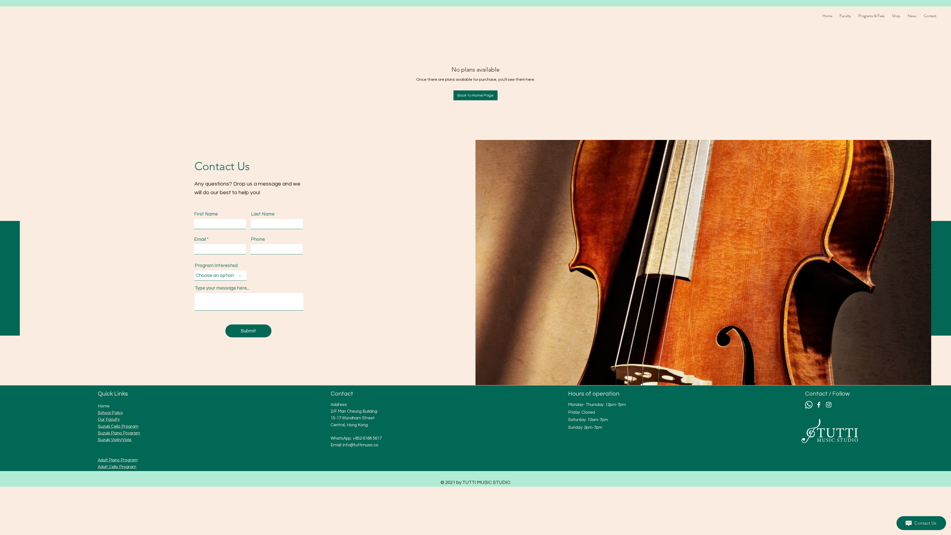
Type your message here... (222, 288)
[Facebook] (818, 404)
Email (200, 239)
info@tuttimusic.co (360, 445)
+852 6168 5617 (367, 438)
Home (103, 406)
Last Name (263, 214)
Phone (258, 239)
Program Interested (216, 265)
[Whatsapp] (809, 404)
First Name (206, 214)
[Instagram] (828, 404)
